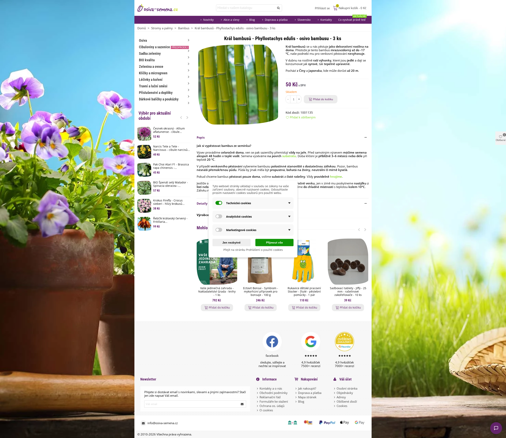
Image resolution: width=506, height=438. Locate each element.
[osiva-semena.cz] (161, 8)
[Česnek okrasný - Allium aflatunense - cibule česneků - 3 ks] (144, 134)
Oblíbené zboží (347, 401)
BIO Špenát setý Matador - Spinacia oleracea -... (170, 184)
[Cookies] (335, 406)
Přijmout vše (274, 242)
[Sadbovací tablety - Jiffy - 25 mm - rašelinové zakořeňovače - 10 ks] (348, 262)
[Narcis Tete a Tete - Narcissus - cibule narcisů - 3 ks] (144, 152)
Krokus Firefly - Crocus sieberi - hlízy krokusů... (169, 202)
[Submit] (242, 404)
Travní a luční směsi (153, 86)
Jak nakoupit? (307, 388)
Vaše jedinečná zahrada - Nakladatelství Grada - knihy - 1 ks (217, 291)
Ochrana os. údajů (272, 406)
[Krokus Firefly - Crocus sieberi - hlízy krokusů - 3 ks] (144, 206)
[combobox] (245, 8)
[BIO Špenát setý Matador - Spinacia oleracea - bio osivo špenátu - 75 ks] (144, 188)
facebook (272, 356)
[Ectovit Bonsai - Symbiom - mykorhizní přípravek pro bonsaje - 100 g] (260, 262)
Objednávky (345, 393)
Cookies (342, 406)
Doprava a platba (276, 20)
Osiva (143, 40)
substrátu (289, 156)
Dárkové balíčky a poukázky (158, 99)
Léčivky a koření (150, 79)
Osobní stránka (347, 388)
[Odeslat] (278, 8)
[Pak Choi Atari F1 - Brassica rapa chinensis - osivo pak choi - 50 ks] (144, 170)
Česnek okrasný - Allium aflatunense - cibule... (169, 130)
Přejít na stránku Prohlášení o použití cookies (253, 250)
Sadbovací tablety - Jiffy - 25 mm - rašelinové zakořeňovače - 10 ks (348, 291)
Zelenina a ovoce (151, 66)
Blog (252, 20)
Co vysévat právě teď (352, 19)
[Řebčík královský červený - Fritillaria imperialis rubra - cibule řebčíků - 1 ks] (144, 224)
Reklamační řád (270, 397)
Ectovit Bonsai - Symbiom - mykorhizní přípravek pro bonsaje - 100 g (260, 291)
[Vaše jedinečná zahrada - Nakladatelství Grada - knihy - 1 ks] (217, 262)
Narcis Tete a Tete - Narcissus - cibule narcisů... (171, 148)
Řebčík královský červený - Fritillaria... (170, 220)
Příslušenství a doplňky (156, 93)
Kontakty (326, 20)
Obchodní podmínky (274, 393)
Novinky (208, 20)
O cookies (266, 410)
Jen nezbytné (231, 242)
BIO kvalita (147, 60)
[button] (181, 117)
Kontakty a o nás (271, 388)
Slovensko (304, 20)
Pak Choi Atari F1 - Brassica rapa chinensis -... (171, 166)
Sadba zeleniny (150, 53)
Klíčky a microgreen (153, 73)
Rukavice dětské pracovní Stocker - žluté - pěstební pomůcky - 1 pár (304, 291)
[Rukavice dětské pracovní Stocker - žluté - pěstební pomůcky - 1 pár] (304, 262)
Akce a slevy (231, 20)
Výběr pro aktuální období (155, 116)
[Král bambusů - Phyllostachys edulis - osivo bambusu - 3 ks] (238, 84)
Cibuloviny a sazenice (163, 47)
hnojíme (336, 176)
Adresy (341, 397)
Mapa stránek (307, 397)
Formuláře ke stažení (274, 401)
